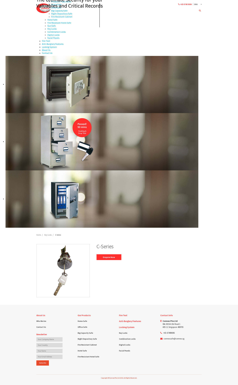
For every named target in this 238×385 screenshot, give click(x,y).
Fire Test (123, 315)
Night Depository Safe (87, 339)
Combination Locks (127, 339)
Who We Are (41, 321)
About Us (40, 315)
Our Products (84, 315)
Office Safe (82, 327)
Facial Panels (124, 350)
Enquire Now (109, 257)
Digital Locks (124, 345)
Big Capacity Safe (85, 333)
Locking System (126, 327)
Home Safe (82, 321)
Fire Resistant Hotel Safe (88, 356)
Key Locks (123, 333)
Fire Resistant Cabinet (87, 345)
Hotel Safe (82, 350)
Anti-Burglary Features (130, 321)
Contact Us (41, 327)
